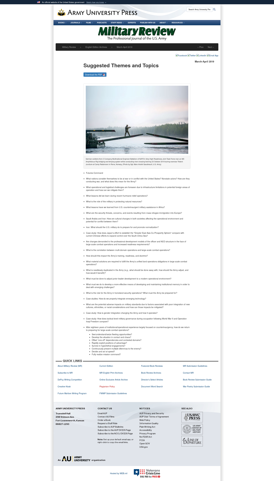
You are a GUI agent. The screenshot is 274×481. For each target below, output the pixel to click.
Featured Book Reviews (152, 365)
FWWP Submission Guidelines (113, 393)
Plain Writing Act (147, 427)
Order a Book (104, 420)
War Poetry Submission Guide (196, 386)
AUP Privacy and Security (151, 413)
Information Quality (148, 423)
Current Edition (106, 365)
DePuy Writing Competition (70, 379)
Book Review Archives (151, 372)
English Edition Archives (96, 47)
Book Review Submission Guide (197, 379)
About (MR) (70, 365)
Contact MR (188, 372)
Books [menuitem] (61, 22)
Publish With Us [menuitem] (147, 22)
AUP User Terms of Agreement (154, 416)
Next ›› (211, 47)
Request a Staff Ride (107, 423)
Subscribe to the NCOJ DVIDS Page (115, 433)
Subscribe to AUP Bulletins (110, 427)
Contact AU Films (106, 416)
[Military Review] (137, 33)
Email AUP (102, 413)
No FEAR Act (145, 437)
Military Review (69, 47)
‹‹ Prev (200, 47)
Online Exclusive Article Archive (113, 379)
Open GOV (144, 443)
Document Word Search (152, 386)
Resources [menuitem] (177, 22)
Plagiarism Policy (107, 386)
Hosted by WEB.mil (118, 473)
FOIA (142, 440)
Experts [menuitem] (132, 22)
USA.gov (143, 447)
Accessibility (145, 430)
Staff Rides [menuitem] (116, 22)
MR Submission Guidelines (195, 365)
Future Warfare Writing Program (72, 393)
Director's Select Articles (152, 379)
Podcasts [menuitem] (102, 22)
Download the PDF (94, 74)
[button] (96, 2)
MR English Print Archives (111, 372)
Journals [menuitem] (75, 22)
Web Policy (144, 420)
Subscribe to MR (65, 372)
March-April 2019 (124, 47)
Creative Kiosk (64, 386)
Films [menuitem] (88, 22)
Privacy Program (147, 433)
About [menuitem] (163, 22)
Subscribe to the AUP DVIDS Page (114, 430)
